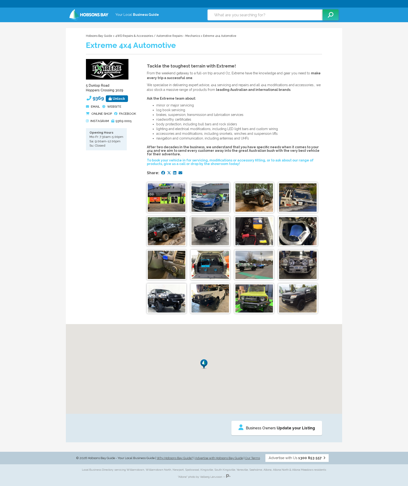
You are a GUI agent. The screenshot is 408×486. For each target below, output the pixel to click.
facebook (127, 113)
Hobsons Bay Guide (99, 36)
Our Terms (252, 458)
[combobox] (265, 14)
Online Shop (101, 113)
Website (114, 106)
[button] (204, 364)
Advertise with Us (295, 458)
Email (95, 106)
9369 (109, 98)
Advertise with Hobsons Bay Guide (219, 458)
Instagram (99, 121)
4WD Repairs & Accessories (134, 36)
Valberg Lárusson (211, 476)
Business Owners (280, 428)
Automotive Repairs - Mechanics (178, 36)
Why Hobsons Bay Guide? (175, 458)
